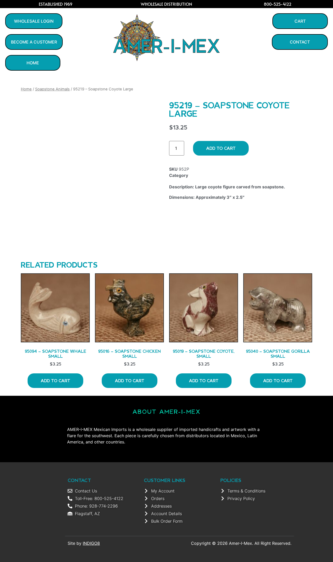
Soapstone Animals (52, 89)
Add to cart (221, 148)
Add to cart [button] (55, 380)
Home (26, 89)
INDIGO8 (91, 543)
